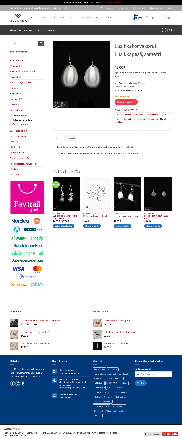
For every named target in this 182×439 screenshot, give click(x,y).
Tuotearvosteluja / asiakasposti (68, 395)
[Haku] (147, 18)
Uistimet (100, 17)
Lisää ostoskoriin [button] (92, 226)
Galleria (45, 17)
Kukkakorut (16, 93)
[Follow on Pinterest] (170, 8)
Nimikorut (15, 147)
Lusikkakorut (58, 17)
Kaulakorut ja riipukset (21, 82)
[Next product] (164, 30)
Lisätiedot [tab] (70, 138)
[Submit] (41, 43)
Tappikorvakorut (20, 124)
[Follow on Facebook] (165, 8)
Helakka (112, 17)
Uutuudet (15, 174)
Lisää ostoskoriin (126, 102)
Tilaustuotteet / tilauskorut (23, 163)
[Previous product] (169, 30)
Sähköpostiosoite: (143, 369)
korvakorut (137, 119)
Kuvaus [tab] (58, 138)
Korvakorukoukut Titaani (95, 216)
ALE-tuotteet (16, 60)
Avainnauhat (87, 17)
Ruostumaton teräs (19, 158)
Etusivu (13, 30)
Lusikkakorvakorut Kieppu (126, 216)
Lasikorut (73, 17)
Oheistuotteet (17, 152)
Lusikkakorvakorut (26, 30)
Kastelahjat (15, 76)
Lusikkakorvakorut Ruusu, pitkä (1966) (65, 217)
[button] (152, 17)
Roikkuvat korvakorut (46, 30)
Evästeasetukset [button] (152, 434)
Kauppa (34, 17)
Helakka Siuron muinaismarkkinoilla (69, 371)
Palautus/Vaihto (155, 8)
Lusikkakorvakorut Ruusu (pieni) (156, 217)
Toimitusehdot (122, 8)
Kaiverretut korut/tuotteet (23, 71)
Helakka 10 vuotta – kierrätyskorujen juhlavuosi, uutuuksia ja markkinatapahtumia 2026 (72, 383)
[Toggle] (42, 115)
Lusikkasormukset (19, 136)
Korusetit (14, 87)
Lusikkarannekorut (19, 130)
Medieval (14, 141)
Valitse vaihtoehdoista (63, 226)
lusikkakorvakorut (149, 119)
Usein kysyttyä (107, 8)
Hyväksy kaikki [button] (170, 434)
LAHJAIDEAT (16, 98)
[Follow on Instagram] (168, 8)
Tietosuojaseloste (139, 8)
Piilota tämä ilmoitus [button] (109, 2)
